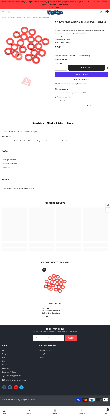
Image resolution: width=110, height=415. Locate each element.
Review (70, 123)
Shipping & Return (55, 123)
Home (4, 17)
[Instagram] (10, 387)
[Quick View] (44, 270)
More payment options (82, 79)
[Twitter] (21, 387)
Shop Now (55, 7)
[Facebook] (4, 387)
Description (38, 123)
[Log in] (101, 12)
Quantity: (58, 63)
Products (11, 17)
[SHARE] (106, 68)
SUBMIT (71, 338)
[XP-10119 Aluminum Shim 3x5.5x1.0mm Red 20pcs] (55, 283)
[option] (27, 45)
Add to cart (86, 68)
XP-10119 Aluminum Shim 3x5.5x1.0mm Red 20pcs (51, 312)
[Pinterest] (16, 387)
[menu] (3, 12)
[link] (14, 246)
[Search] (9, 12)
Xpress (63, 37)
